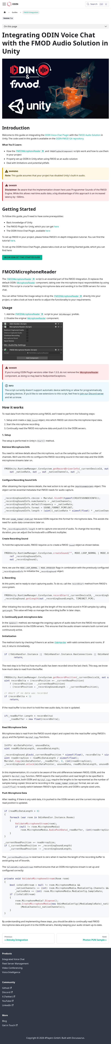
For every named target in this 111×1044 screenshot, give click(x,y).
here (56, 226)
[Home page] (4, 12)
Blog (4, 1020)
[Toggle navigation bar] (4, 4)
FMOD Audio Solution (89, 135)
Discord (6, 992)
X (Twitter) (7, 996)
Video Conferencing (12, 967)
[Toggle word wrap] (100, 468)
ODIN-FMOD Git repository (69, 138)
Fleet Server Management (15, 963)
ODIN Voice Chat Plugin (57, 135)
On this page (10, 26)
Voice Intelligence (11, 972)
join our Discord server (92, 393)
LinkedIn (6, 1005)
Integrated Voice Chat (13, 959)
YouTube (6, 1000)
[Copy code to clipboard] (105, 468)
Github (5, 987)
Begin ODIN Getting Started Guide (22, 257)
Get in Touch (8, 1025)
